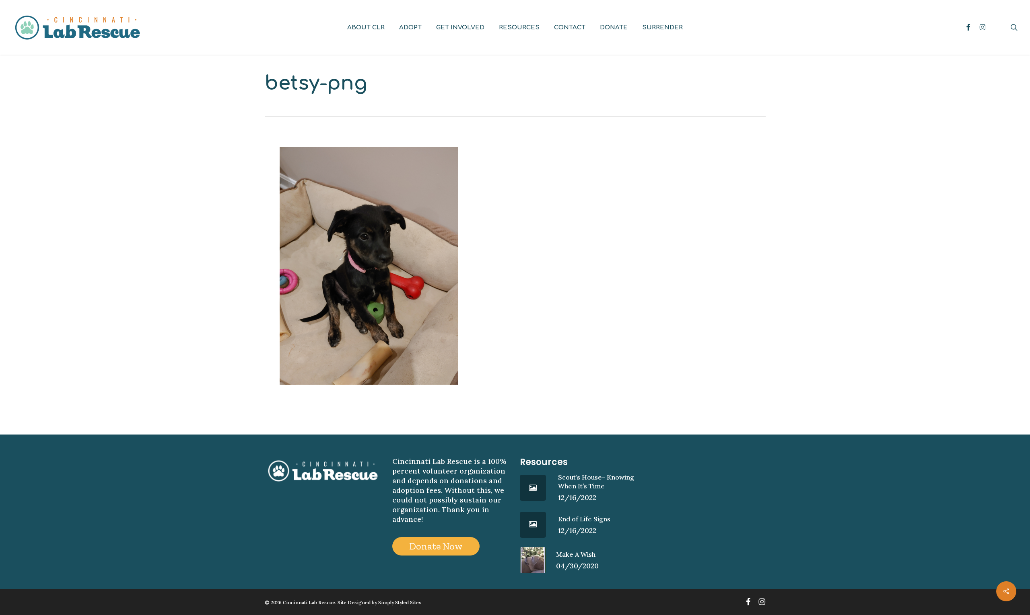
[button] (436, 546)
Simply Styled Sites (399, 602)
